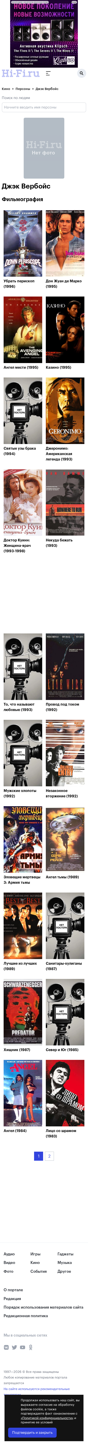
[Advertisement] (37, 594)
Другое (64, 1271)
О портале (13, 1290)
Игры (35, 1254)
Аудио (9, 1254)
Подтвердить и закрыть (32, 1432)
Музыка (65, 1263)
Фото (8, 1271)
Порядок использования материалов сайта (43, 1307)
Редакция (12, 1299)
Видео (9, 1263)
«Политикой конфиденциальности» (47, 1418)
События (38, 1271)
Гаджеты (65, 1254)
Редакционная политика (26, 1316)
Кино (6, 88)
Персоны (23, 88)
